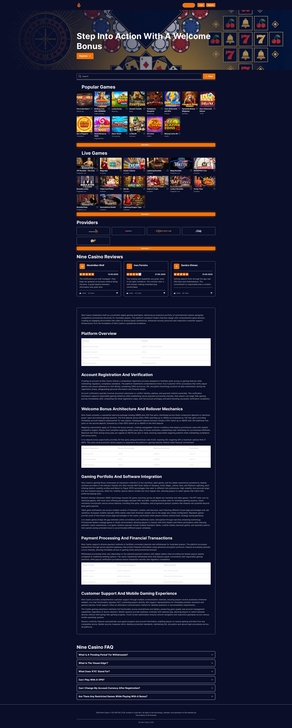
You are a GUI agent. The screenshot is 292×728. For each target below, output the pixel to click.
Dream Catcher (129, 171)
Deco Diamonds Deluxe (206, 110)
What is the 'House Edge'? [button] (93, 663)
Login (201, 5)
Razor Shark (116, 134)
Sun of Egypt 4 (82, 134)
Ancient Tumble (135, 109)
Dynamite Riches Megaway (188, 110)
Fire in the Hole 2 (83, 109)
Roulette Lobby (82, 189)
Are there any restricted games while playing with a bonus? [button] (113, 696)
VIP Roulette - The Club (86, 171)
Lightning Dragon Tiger (133, 207)
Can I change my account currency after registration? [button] (109, 688)
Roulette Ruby (82, 207)
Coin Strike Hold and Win (170, 110)
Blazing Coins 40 (171, 134)
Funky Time (198, 189)
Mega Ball (104, 171)
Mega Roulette (175, 171)
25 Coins (150, 134)
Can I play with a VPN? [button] (91, 679)
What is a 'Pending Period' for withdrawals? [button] (103, 654)
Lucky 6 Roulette (176, 189)
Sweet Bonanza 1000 (100, 135)
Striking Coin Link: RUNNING (100, 110)
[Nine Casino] (86, 5)
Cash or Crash (152, 189)
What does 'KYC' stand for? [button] (94, 671)
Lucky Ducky (117, 109)
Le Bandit (133, 134)
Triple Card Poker (107, 189)
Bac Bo (126, 189)
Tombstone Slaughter (151, 110)
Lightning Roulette (154, 171)
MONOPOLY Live (200, 171)
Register (210, 5)
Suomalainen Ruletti (108, 207)
